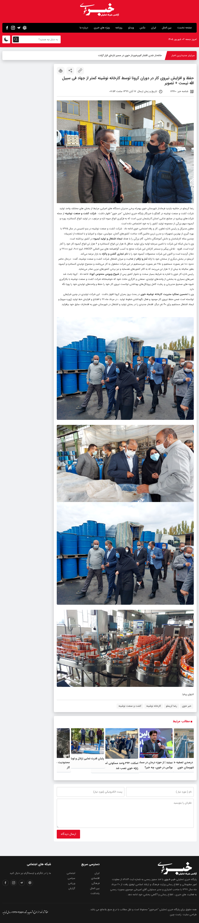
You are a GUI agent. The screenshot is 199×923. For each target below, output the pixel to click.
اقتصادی (95, 878)
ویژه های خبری (102, 28)
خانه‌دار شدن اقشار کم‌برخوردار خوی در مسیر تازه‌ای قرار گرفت (130, 55)
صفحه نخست (184, 28)
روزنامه (118, 28)
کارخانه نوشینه (153, 706)
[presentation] (190, 752)
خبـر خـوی (169, 879)
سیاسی (71, 878)
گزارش (71, 888)
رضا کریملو (171, 706)
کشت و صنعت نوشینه (130, 706)
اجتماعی (71, 873)
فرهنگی (96, 883)
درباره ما (84, 28)
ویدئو (131, 28)
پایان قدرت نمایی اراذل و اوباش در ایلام (81, 758)
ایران (153, 28)
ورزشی (71, 883)
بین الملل (166, 28)
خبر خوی (116, 213)
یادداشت (95, 893)
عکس (142, 28)
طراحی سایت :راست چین (183, 915)
